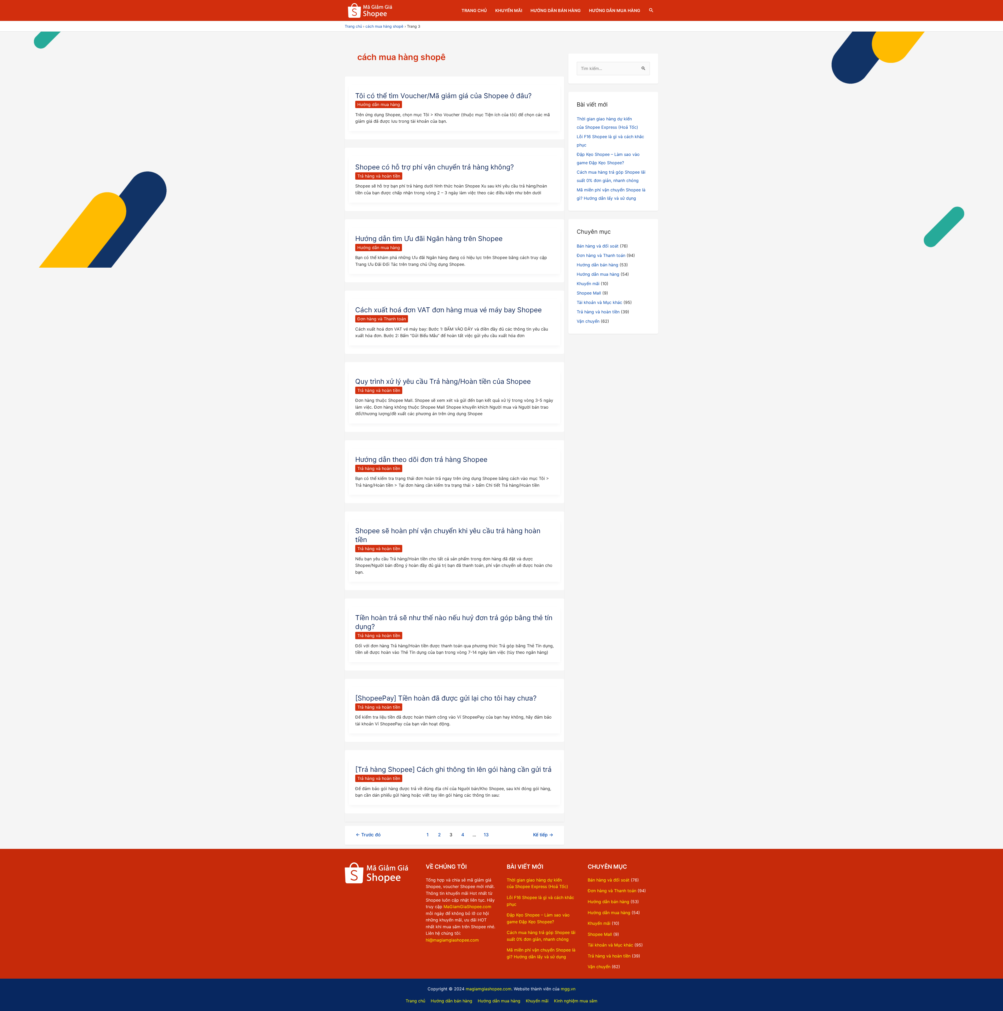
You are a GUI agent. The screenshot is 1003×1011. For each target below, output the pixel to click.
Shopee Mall (589, 293)
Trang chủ (474, 10)
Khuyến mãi (508, 10)
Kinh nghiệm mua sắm (575, 1000)
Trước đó (368, 834)
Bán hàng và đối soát (598, 246)
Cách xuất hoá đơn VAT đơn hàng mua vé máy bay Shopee (448, 310)
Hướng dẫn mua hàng (614, 10)
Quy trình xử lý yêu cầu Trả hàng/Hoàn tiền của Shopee (443, 381)
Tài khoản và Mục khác (599, 302)
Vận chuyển (588, 321)
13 (486, 834)
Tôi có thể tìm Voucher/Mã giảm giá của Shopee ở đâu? (443, 96)
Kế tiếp (543, 834)
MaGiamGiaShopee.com (467, 906)
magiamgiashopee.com (488, 988)
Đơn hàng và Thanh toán (381, 318)
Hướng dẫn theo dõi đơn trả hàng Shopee (421, 459)
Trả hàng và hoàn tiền (378, 176)
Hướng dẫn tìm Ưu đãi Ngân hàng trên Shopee (429, 238)
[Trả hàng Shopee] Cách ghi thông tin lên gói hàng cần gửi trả (453, 769)
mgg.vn (568, 988)
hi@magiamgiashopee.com (452, 940)
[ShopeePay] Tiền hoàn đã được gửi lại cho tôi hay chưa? (446, 698)
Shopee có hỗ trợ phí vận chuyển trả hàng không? (434, 167)
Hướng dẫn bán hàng (555, 10)
